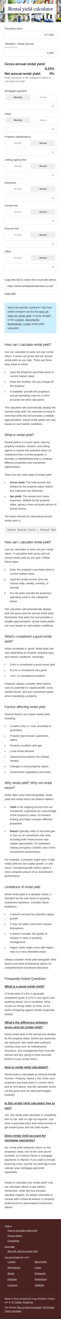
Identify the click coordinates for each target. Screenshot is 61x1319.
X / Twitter (17, 1302)
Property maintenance (18, 136)
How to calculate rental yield (22, 1230)
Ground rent (12, 228)
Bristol (11, 1273)
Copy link (10, 293)
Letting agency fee (15, 159)
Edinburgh (40, 1273)
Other (8, 113)
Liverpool (12, 1285)
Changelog (13, 1241)
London (19, 319)
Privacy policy (15, 1236)
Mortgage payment (16, 91)
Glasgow (12, 1279)
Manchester (32, 319)
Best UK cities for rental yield (23, 1251)
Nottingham (41, 1279)
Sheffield (39, 1285)
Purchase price (13, 28)
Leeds (26, 324)
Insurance (10, 182)
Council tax (11, 205)
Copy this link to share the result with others (30, 279)
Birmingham (15, 324)
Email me (28, 1302)
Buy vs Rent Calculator (29, 1307)
